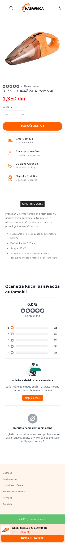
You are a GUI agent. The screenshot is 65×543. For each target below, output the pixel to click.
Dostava (7, 473)
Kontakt (7, 497)
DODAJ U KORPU (32, 538)
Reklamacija (10, 479)
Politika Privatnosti (14, 491)
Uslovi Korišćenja (13, 485)
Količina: (7, 107)
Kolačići (7, 504)
